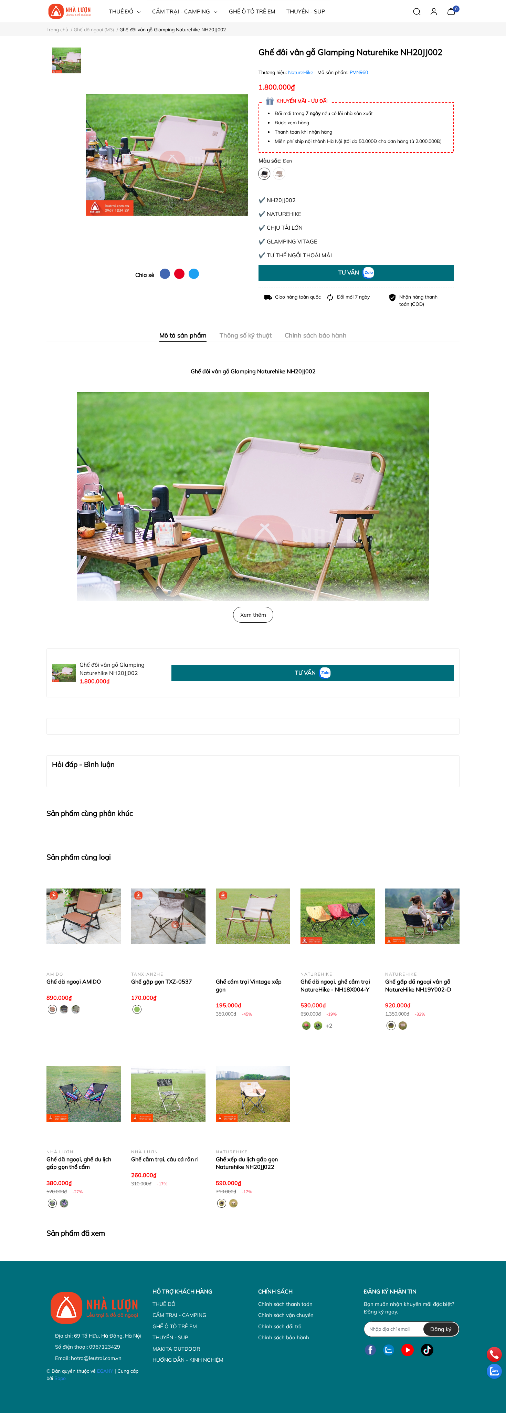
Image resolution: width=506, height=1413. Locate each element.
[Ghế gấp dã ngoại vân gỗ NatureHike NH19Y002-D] (422, 916)
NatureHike (301, 72)
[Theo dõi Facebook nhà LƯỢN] (370, 1350)
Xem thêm (253, 614)
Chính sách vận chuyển (286, 1315)
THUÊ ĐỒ (164, 1304)
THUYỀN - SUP (170, 1337)
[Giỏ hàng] (451, 11)
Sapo (60, 1378)
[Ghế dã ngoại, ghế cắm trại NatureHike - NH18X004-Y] (338, 916)
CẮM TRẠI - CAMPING (179, 1315)
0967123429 (104, 1346)
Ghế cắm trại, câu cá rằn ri (165, 1159)
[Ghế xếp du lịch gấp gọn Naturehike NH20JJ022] (253, 1094)
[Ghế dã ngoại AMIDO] (83, 916)
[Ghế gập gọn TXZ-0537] (168, 916)
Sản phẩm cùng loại (78, 856)
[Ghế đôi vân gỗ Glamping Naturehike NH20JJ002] (167, 155)
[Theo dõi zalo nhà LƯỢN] (388, 1350)
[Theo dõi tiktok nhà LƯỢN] (427, 1350)
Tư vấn (349, 272)
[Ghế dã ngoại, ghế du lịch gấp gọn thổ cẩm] (83, 1094)
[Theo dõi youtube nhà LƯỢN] (407, 1350)
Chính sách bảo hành (283, 1337)
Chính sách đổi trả (280, 1326)
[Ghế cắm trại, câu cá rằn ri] (168, 1094)
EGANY (105, 1371)
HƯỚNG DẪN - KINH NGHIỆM (187, 1360)
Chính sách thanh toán (285, 1304)
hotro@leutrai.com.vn (96, 1358)
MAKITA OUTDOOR (176, 1349)
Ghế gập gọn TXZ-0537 (161, 981)
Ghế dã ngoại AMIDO (73, 981)
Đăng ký (441, 1329)
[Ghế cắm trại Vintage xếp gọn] (253, 916)
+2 (330, 1025)
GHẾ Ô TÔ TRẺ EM (174, 1326)
